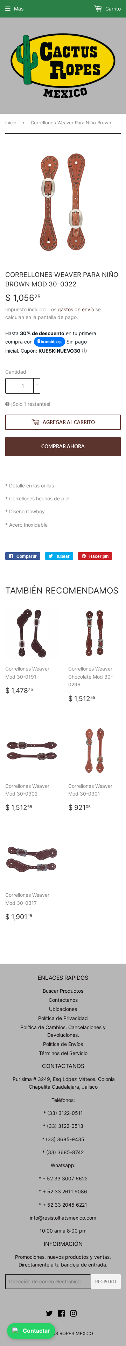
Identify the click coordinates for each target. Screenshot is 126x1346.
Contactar (36, 1330)
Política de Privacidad (63, 1018)
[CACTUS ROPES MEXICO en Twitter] (49, 1314)
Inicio (10, 122)
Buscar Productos (63, 991)
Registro (105, 1281)
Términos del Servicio (63, 1053)
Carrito (112, 9)
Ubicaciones (63, 1009)
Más (18, 9)
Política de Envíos (63, 1044)
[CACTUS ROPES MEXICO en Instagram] (73, 1314)
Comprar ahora (63, 446)
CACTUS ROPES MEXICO (66, 1333)
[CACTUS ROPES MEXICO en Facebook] (61, 1314)
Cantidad (15, 372)
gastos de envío (76, 309)
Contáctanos (63, 1000)
